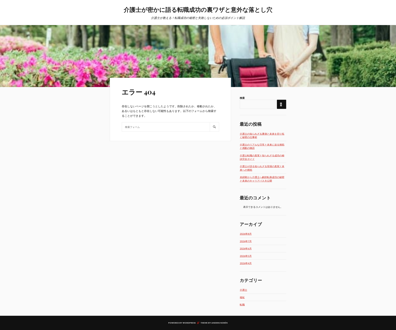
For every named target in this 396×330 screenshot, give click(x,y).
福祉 (242, 297)
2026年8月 (246, 233)
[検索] (214, 127)
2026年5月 (246, 255)
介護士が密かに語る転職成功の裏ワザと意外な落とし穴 (198, 9)
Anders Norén (219, 323)
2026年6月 (246, 248)
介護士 (243, 289)
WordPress (189, 323)
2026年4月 (246, 263)
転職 (242, 304)
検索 (242, 97)
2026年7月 (246, 241)
